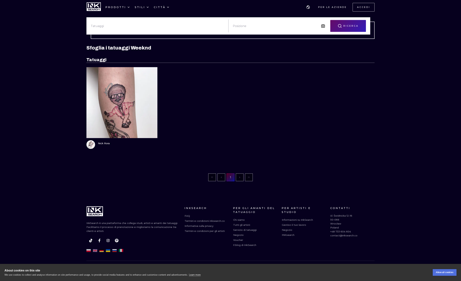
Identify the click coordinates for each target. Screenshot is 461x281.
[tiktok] (90, 240)
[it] (121, 250)
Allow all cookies (444, 272)
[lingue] (308, 7)
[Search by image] (323, 26)
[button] (308, 7)
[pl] (88, 250)
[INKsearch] (93, 7)
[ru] (114, 250)
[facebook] (99, 240)
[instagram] (108, 240)
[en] (95, 250)
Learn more (195, 274)
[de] (101, 250)
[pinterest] (116, 240)
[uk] (108, 250)
